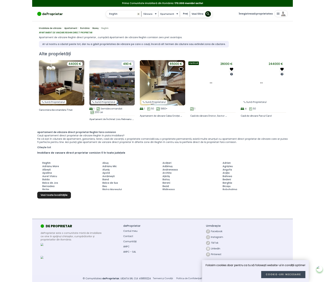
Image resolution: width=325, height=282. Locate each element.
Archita (166, 173)
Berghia (227, 183)
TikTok (214, 243)
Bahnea (227, 176)
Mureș (95, 28)
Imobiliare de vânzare (50, 28)
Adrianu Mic (109, 166)
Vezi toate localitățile (54, 195)
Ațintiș (166, 176)
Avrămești (108, 176)
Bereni (166, 183)
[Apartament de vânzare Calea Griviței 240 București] (181, 69)
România (85, 28)
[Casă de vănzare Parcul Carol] (282, 69)
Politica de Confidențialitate (191, 278)
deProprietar (52, 14)
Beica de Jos (50, 183)
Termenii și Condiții (163, 278)
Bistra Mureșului (112, 189)
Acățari (166, 163)
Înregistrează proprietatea (256, 13)
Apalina (47, 173)
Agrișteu (228, 166)
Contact (128, 236)
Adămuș (167, 166)
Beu (104, 186)
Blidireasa (168, 189)
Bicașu (227, 186)
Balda (46, 179)
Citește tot (44, 147)
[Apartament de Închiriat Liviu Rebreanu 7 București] (130, 69)
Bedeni (227, 179)
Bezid (165, 186)
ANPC (126, 246)
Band (105, 179)
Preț (185, 13)
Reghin (46, 163)
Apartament (70, 28)
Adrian (227, 163)
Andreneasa (170, 169)
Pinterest (216, 254)
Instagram (217, 237)
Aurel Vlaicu (49, 176)
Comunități (130, 241)
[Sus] (319, 269)
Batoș (166, 179)
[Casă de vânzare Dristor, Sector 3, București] (231, 69)
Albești (46, 169)
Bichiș (45, 189)
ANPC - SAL (129, 251)
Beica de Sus (110, 183)
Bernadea (48, 186)
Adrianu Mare (50, 166)
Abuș (105, 163)
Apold (106, 173)
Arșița (226, 173)
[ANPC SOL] (62, 262)
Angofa (227, 169)
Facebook (216, 231)
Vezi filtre (197, 14)
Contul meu (130, 231)
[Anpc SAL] (62, 248)
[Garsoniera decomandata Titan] (80, 69)
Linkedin (215, 248)
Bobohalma (230, 189)
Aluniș (106, 169)
